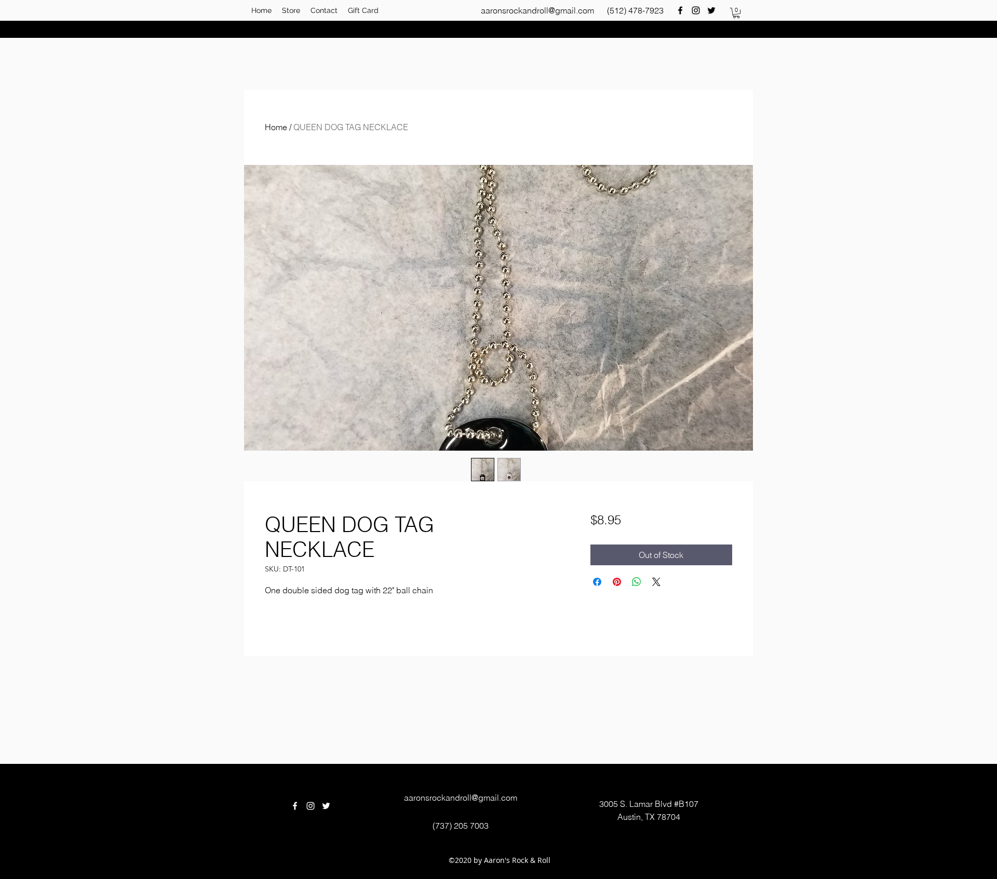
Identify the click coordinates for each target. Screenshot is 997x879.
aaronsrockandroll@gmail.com (537, 10)
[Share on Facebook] (597, 582)
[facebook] (680, 10)
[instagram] (696, 10)
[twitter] (711, 10)
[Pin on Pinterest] (617, 582)
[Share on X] (656, 582)
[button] (736, 13)
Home (276, 127)
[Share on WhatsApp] (636, 582)
